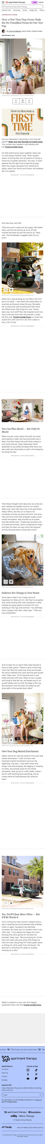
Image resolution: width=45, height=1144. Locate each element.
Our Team (5, 1069)
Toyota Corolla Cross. (14, 147)
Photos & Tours (6, 10)
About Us (5, 1073)
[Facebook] (28, 1074)
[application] (22, 410)
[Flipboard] (36, 1078)
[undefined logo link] (15, 2)
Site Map (4, 1080)
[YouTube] (28, 1078)
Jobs (30, 1127)
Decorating (16, 10)
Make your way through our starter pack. (26, 142)
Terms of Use (23, 1135)
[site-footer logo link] (7, 1127)
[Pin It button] (9, 90)
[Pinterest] (36, 1074)
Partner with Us (38, 1127)
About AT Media (22, 1127)
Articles (24, 10)
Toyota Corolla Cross (22, 317)
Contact (4, 1076)
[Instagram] (28, 1070)
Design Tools (33, 10)
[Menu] (3, 2)
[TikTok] (36, 1070)
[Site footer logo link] (22, 1059)
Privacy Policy (12, 1101)
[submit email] (40, 1094)
